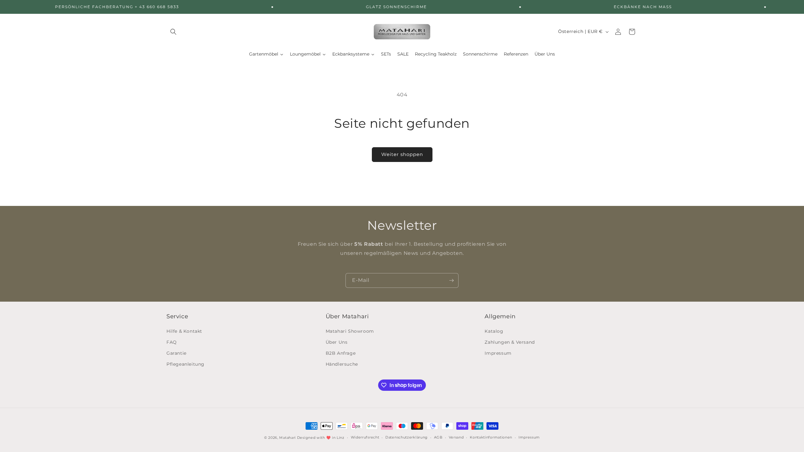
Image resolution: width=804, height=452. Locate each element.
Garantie (176, 353)
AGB (438, 437)
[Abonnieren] (451, 280)
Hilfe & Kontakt (184, 331)
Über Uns (337, 342)
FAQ (171, 342)
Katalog (494, 331)
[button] (173, 32)
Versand (456, 437)
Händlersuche (342, 364)
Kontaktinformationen (491, 437)
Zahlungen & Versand (510, 342)
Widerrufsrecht (365, 437)
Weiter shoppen (402, 154)
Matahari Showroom (350, 331)
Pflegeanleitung (185, 364)
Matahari (287, 437)
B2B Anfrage (341, 353)
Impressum (498, 353)
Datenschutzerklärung (406, 437)
